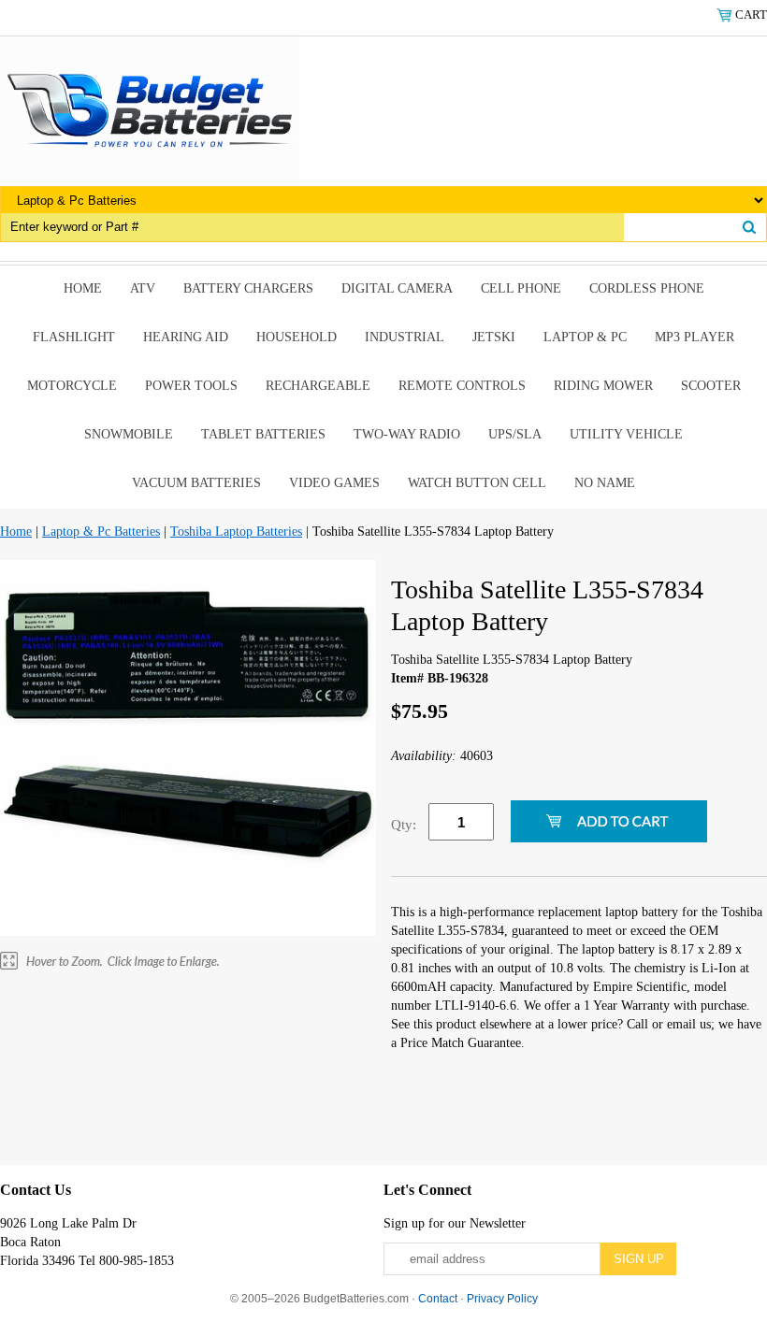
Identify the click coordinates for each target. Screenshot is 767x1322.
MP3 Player (694, 337)
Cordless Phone (646, 288)
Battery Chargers (248, 288)
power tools (191, 386)
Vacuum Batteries (196, 483)
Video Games (334, 483)
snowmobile (128, 434)
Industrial (404, 337)
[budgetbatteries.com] (149, 110)
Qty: (403, 824)
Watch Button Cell (477, 483)
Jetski (493, 337)
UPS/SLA (515, 434)
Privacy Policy (502, 1298)
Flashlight (74, 337)
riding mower (603, 386)
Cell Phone (521, 288)
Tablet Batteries (263, 434)
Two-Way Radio (407, 434)
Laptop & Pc (585, 337)
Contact (437, 1298)
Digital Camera (397, 288)
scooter (711, 386)
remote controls (462, 386)
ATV (142, 288)
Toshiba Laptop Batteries (236, 531)
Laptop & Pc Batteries (101, 531)
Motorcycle (72, 386)
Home (83, 288)
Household (296, 337)
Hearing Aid (185, 337)
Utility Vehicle (626, 434)
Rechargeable (318, 386)
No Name (604, 483)
